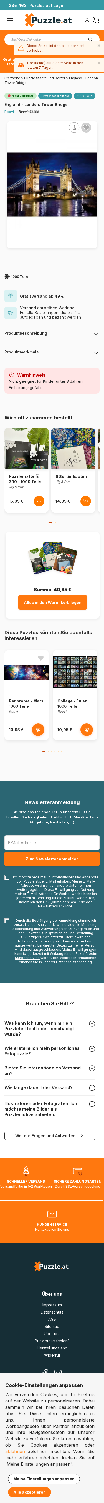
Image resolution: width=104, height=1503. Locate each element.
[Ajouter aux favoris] (86, 127)
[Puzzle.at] (48, 20)
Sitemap (52, 1326)
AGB (52, 1319)
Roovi (9, 112)
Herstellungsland (52, 1348)
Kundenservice (27, 958)
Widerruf (52, 1355)
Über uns (52, 1333)
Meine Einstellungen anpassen (44, 1478)
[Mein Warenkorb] (96, 21)
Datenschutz (52, 1312)
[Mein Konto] (87, 20)
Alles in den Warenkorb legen (53, 602)
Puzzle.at (31, 881)
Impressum (52, 1305)
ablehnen (15, 1451)
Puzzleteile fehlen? (52, 1340)
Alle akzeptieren (29, 1492)
